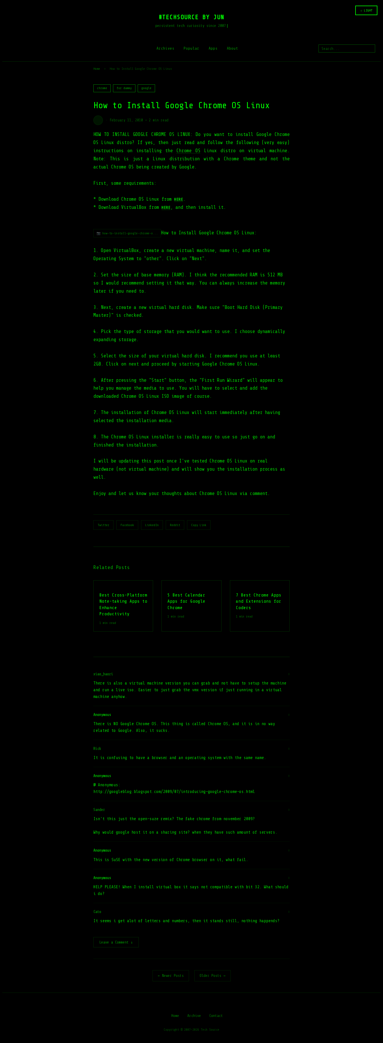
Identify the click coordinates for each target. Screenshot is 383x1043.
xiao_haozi (103, 674)
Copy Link (198, 525)
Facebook (127, 525)
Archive (194, 1016)
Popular (191, 48)
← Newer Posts (171, 975)
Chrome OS (188, 150)
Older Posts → (212, 975)
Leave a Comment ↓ (116, 942)
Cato (97, 912)
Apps (213, 48)
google (146, 88)
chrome (102, 88)
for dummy (124, 88)
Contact (216, 1016)
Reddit (175, 525)
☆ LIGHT (366, 10)
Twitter (103, 525)
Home (96, 69)
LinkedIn (152, 525)
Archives (165, 48)
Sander (99, 810)
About (232, 48)
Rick (97, 748)
